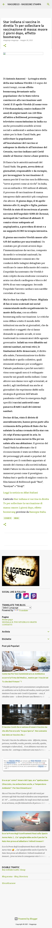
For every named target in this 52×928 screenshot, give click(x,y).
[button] (4, 46)
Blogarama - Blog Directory (15, 876)
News (16, 518)
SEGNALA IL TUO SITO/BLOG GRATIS (19, 622)
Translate (23, 610)
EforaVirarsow (8, 883)
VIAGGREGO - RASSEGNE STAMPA (24, 4)
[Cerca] (48, 4)
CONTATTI (7, 624)
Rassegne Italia (37, 512)
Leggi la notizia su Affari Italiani (20, 492)
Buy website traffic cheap (13, 870)
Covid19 (7, 518)
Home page (7, 619)
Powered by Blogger (27, 919)
